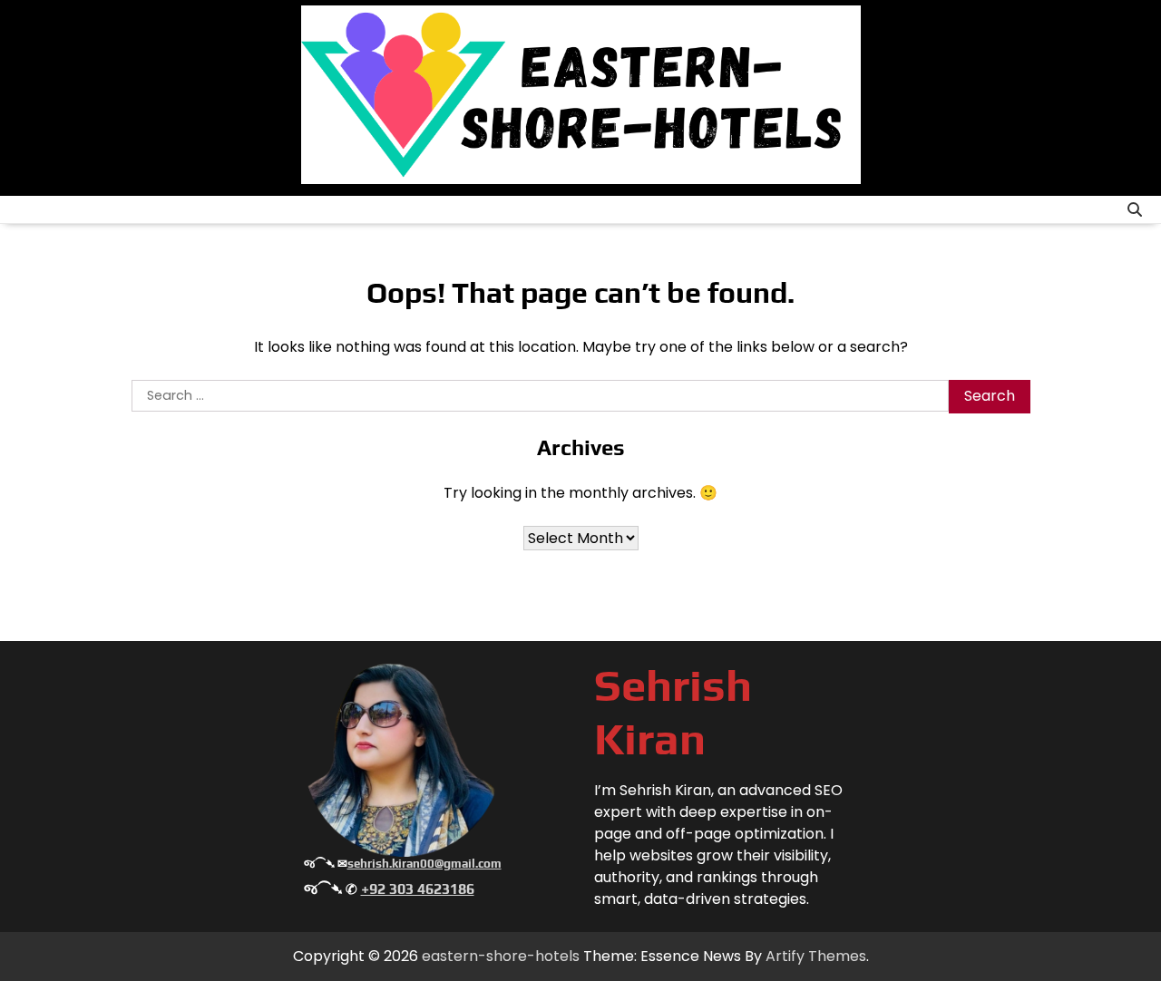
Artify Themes (816, 956)
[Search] (1134, 209)
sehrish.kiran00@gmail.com (424, 863)
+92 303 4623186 (417, 889)
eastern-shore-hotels (501, 956)
